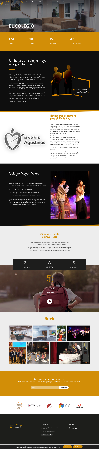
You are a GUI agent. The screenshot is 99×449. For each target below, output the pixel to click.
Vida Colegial (41, 2)
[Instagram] (73, 428)
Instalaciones (28, 2)
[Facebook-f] (69, 428)
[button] (49, 323)
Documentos (66, 2)
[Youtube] (76, 428)
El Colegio (21, 2)
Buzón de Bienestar (46, 5)
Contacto (72, 2)
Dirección (59, 2)
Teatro (47, 2)
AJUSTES (57, 447)
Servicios (34, 2)
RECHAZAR (77, 446)
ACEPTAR (67, 446)
